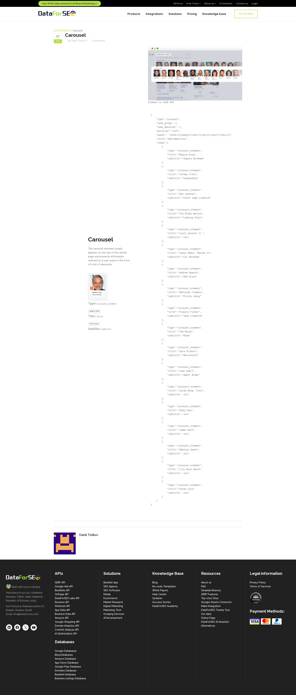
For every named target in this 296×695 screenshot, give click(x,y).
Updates (157, 598)
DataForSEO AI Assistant (215, 621)
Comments (98, 40)
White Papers (160, 590)
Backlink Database (65, 674)
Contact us (242, 3)
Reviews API (62, 602)
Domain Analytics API (67, 625)
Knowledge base (214, 14)
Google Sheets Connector (216, 602)
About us (209, 3)
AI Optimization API (66, 633)
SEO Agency (110, 586)
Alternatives (208, 625)
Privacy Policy (258, 582)
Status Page (208, 618)
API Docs (178, 3)
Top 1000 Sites (210, 598)
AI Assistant (225, 3)
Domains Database (66, 670)
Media (106, 594)
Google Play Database (68, 666)
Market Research (113, 602)
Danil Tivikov (78, 40)
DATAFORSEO (62, 30)
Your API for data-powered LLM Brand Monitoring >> (69, 3)
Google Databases (66, 651)
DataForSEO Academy (165, 606)
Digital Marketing (113, 606)
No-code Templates (164, 586)
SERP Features (209, 594)
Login (255, 3)
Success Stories (161, 602)
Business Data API (65, 614)
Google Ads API (64, 586)
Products (133, 14)
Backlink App (110, 582)
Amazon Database (65, 658)
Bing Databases (64, 654)
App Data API (62, 610)
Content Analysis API (67, 629)
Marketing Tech (112, 610)
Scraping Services (113, 614)
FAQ (203, 586)
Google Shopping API (67, 621)
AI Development (112, 618)
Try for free (246, 13)
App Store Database (66, 662)
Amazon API (62, 618)
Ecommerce (110, 598)
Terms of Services (260, 586)
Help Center (159, 594)
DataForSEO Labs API (67, 598)
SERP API (60, 582)
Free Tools (192, 3)
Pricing (192, 14)
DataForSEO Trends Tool (215, 610)
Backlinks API (62, 590)
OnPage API (61, 594)
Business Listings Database (70, 678)
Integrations (154, 14)
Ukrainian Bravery (211, 590)
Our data (206, 614)
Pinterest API (62, 606)
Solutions (175, 14)
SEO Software (111, 590)
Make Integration (211, 606)
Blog (155, 582)
